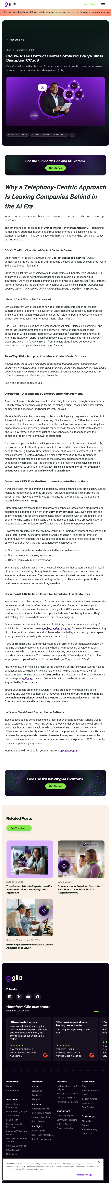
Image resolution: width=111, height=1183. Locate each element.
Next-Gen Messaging (41, 1139)
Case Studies (88, 1107)
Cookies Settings (84, 1175)
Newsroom (87, 1103)
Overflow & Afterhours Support (16, 1140)
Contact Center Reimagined (13, 1105)
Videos (85, 1095)
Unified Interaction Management (63, 227)
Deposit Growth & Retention (14, 1125)
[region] (52, 1170)
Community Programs (67, 1120)
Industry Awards (89, 1099)
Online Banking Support (17, 1111)
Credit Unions (12, 1090)
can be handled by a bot (56, 628)
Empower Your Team (41, 1117)
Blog (84, 1086)
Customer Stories (65, 1128)
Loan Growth (12, 1120)
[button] (96, 1011)
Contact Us (87, 1133)
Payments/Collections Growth (16, 1133)
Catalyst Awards (64, 1124)
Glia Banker (37, 1091)
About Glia (86, 1121)
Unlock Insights (38, 1121)
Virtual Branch (13, 1116)
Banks (9, 1086)
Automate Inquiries (40, 1109)
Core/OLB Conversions (16, 1146)
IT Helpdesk (11, 1154)
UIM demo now (68, 750)
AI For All (27, 678)
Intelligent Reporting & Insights (67, 1087)
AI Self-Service (38, 1131)
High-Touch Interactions (43, 1135)
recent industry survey (40, 420)
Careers (85, 1125)
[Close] (99, 1162)
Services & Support (65, 1116)
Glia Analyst (37, 1099)
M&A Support (12, 1150)
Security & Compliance (67, 1093)
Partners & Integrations (67, 1102)
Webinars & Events (90, 1090)
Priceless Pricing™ (90, 1129)
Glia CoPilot (37, 1095)
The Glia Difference (66, 1098)
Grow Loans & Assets (41, 1113)
